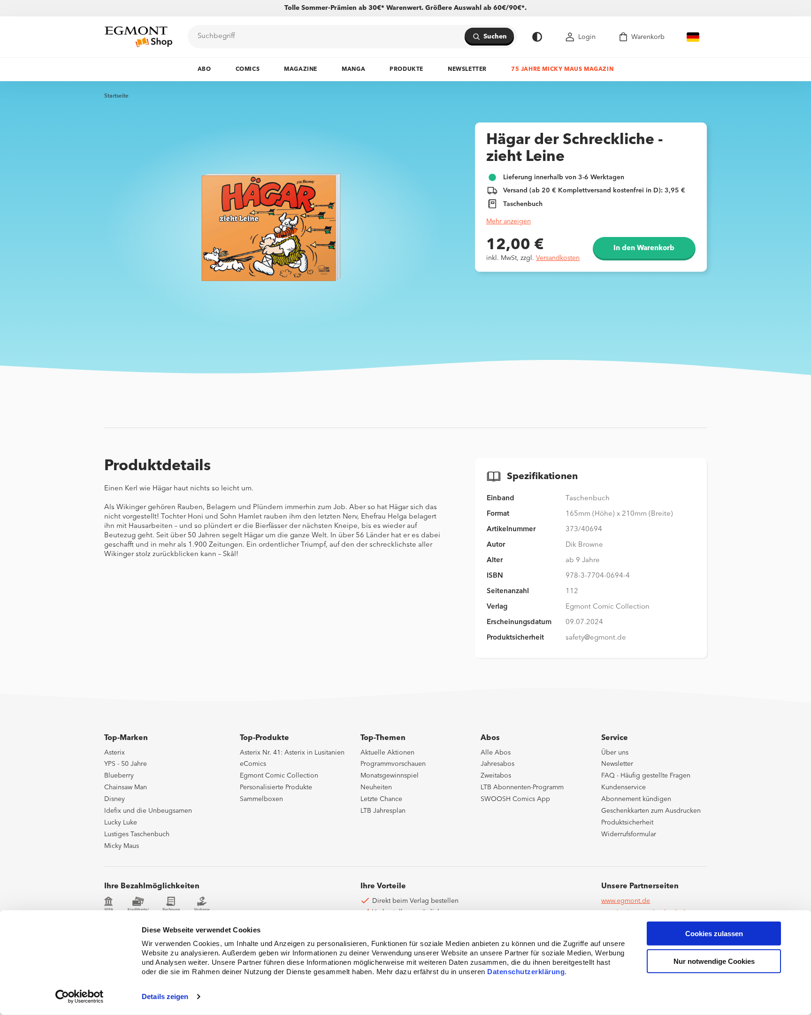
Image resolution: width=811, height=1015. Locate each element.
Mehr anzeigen (508, 221)
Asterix (114, 752)
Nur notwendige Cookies (714, 961)
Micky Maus (121, 846)
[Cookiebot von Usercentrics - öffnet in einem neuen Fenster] (79, 997)
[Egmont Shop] (138, 36)
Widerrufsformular (628, 834)
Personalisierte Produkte (276, 787)
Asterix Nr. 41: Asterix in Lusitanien (292, 752)
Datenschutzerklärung (526, 972)
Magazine (300, 69)
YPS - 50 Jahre (125, 764)
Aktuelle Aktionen (387, 752)
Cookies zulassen (714, 934)
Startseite (116, 96)
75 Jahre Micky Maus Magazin (562, 69)
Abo (204, 69)
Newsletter (467, 69)
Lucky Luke (120, 822)
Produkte (406, 69)
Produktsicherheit (627, 822)
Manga (353, 69)
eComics (253, 764)
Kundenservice (623, 787)
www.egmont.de (625, 901)
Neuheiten (376, 787)
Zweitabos (496, 775)
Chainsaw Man (125, 787)
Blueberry (119, 775)
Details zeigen (165, 996)
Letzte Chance (381, 799)
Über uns (614, 752)
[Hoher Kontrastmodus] (537, 37)
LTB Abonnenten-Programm (522, 787)
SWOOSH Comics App (515, 799)
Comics (248, 69)
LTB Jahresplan (383, 811)
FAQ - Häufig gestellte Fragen (645, 775)
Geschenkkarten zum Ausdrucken (651, 811)
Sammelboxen (261, 799)
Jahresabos (497, 764)
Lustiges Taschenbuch (136, 834)
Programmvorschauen (393, 764)
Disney (114, 799)
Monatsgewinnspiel (389, 775)
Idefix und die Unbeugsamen (148, 811)
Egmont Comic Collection (279, 775)
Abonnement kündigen (636, 799)
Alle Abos (496, 752)
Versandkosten (558, 258)
